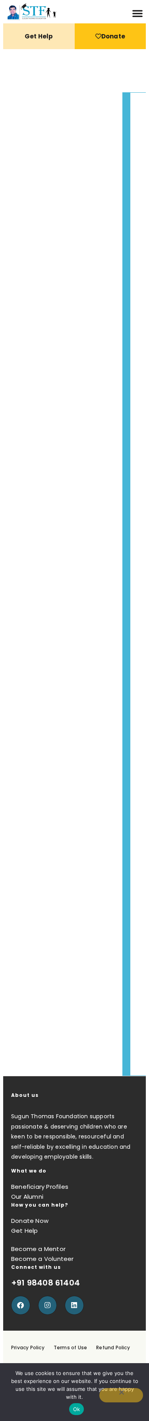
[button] (137, 13)
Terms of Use (70, 1347)
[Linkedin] (74, 1305)
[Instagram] (47, 1305)
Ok (76, 1409)
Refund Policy (113, 1347)
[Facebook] (20, 1305)
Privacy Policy (28, 1347)
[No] (121, 1395)
